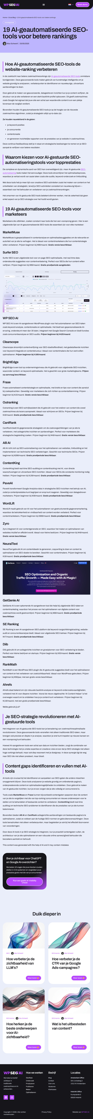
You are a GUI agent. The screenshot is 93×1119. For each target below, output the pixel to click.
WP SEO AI (85, 1112)
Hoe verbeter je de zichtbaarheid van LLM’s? (20, 963)
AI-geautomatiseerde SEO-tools (65, 76)
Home (5, 17)
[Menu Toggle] (44, 5)
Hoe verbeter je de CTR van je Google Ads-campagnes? (66, 963)
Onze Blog (12, 17)
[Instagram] (12, 1097)
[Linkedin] (6, 1097)
